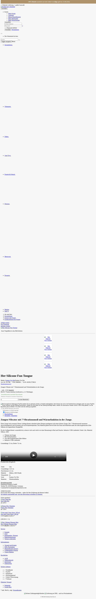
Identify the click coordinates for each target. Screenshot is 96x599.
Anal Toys (7, 155)
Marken (6, 309)
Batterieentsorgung (10, 537)
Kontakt (6, 532)
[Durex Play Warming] (8, 506)
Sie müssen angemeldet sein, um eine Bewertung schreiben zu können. (22, 494)
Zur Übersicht (5, 324)
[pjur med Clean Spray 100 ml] (10, 512)
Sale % (6, 311)
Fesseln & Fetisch (9, 174)
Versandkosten (17, 590)
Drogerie (7, 275)
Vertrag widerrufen (10, 539)
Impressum (7, 562)
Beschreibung (8, 414)
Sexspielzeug (8, 45)
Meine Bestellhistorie (14, 17)
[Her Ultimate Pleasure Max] (9, 522)
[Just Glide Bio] (6, 499)
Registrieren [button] (15, 29)
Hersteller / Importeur (10, 415)
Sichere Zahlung (5, 567)
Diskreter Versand (6, 582)
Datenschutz (8, 563)
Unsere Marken (9, 552)
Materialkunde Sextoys (11, 548)
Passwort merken (11, 28)
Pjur (55, 2)
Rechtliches (4, 555)
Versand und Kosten (10, 545)
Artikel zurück (5, 322)
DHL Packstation (9, 547)
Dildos (6, 136)
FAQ (6, 534)
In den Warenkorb (23, 399)
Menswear (7, 256)
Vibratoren (7, 106)
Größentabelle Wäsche (11, 550)
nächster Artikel (5, 326)
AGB (6, 558)
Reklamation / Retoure (11, 535)
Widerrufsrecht (8, 560)
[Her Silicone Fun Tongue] (48, 339)
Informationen (5, 542)
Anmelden (4, 8)
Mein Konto (11, 13)
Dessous (7, 204)
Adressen (11, 15)
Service (3, 529)
